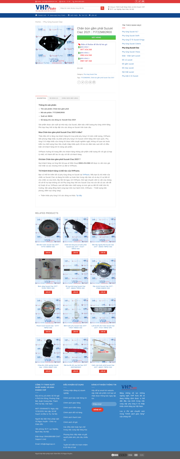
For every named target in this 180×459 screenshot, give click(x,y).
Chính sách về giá (70, 422)
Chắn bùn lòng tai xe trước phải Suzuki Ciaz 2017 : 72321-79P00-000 (75, 246)
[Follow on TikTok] (139, 1)
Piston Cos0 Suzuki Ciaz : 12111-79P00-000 (48, 327)
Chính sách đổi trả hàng (72, 412)
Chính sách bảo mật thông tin (75, 398)
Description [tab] (41, 98)
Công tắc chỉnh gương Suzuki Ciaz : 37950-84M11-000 (48, 366)
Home (38, 22)
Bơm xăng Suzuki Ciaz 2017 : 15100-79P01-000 (48, 287)
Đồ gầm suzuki (128, 64)
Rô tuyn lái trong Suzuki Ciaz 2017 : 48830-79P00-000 (75, 287)
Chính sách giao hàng (71, 403)
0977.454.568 (86, 49)
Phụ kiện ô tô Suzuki (130, 76)
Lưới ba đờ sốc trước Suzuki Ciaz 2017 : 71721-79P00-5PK (103, 327)
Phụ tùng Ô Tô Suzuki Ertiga (133, 40)
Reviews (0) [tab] (54, 98)
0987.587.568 (86, 61)
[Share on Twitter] (82, 82)
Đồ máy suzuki (128, 68)
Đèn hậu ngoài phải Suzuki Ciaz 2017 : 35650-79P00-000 (103, 246)
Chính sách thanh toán (72, 417)
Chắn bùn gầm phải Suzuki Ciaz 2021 (102, 77)
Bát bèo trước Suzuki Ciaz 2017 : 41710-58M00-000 (48, 246)
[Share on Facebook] (79, 82)
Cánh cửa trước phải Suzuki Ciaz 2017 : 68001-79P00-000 (103, 366)
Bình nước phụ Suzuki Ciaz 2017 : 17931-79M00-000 (75, 327)
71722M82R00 (85, 77)
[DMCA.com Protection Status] (119, 455)
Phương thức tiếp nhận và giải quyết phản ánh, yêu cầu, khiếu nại (75, 437)
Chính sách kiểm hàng (72, 407)
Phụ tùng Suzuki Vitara (131, 52)
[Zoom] (38, 62)
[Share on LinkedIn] (94, 82)
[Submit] (102, 8)
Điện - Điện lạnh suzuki (131, 56)
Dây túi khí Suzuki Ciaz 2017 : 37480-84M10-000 (103, 287)
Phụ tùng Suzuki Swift (130, 36)
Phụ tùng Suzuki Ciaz (52, 22)
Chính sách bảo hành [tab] (70, 98)
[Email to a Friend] (86, 82)
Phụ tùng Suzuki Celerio (131, 44)
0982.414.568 (86, 55)
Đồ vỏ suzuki (127, 60)
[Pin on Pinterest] (90, 82)
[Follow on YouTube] (143, 1)
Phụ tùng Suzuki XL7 (130, 32)
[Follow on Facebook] (136, 1)
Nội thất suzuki (128, 72)
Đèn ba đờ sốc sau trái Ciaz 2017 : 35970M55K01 (75, 366)
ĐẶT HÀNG (96, 38)
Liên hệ (48, 252)
